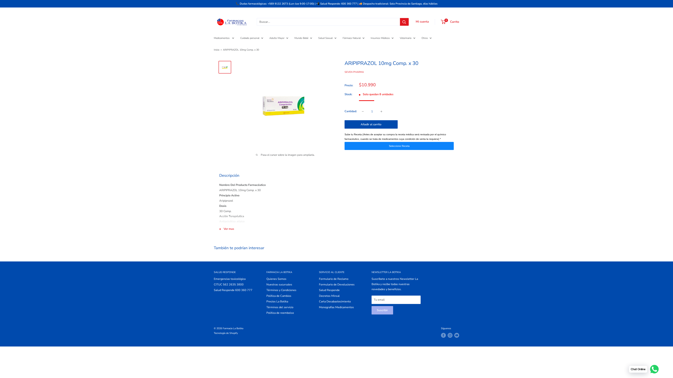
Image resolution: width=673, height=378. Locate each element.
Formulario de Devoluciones (337, 284)
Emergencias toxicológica (230, 279)
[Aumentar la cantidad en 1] (381, 111)
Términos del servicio (279, 307)
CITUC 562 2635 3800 (229, 284)
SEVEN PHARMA (354, 72)
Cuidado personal (249, 38)
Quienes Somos (276, 279)
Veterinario (406, 38)
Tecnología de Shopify (226, 333)
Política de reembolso (280, 313)
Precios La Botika (277, 301)
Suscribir (382, 310)
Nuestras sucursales (279, 284)
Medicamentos (222, 38)
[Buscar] (404, 22)
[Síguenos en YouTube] (456, 335)
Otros (425, 38)
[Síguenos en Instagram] (450, 335)
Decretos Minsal (329, 296)
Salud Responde (329, 290)
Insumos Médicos (380, 38)
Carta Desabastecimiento (335, 301)
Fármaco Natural (352, 38)
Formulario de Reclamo (333, 279)
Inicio (216, 49)
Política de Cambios (278, 296)
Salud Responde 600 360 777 (233, 290)
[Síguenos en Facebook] (443, 335)
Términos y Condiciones (281, 290)
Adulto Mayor (276, 38)
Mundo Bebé (301, 38)
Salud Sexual (325, 38)
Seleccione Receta (399, 146)
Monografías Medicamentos (336, 307)
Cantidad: (351, 111)
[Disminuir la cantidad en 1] (362, 111)
